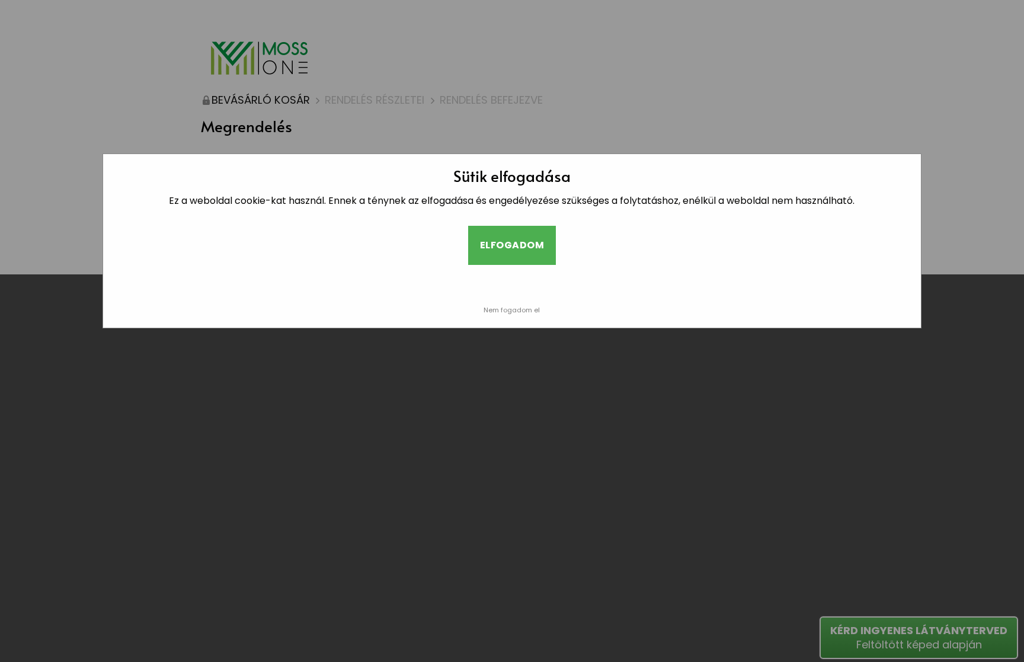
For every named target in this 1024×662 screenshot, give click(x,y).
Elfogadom (512, 245)
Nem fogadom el (512, 310)
